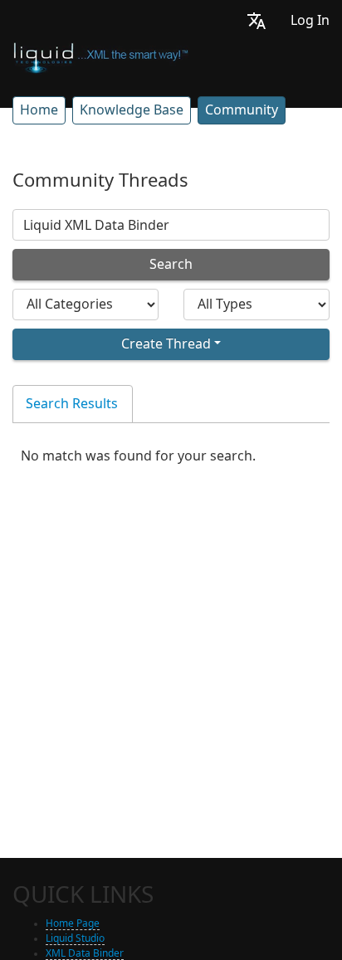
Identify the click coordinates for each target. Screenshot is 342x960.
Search (171, 264)
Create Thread (166, 344)
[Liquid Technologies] (100, 56)
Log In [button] (310, 20)
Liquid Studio (75, 938)
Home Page (73, 923)
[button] (256, 20)
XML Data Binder (85, 953)
